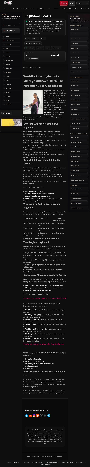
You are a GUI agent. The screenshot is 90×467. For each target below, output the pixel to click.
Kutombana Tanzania (33, 359)
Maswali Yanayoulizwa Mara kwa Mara (39, 290)
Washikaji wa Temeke (33, 334)
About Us (7, 462)
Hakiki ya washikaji (67, 8)
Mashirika (56, 8)
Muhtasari (35, 39)
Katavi (8, 56)
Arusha (8, 36)
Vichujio (27, 39)
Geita (7, 48)
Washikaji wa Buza (32, 338)
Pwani (7, 80)
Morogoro (9, 68)
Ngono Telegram (40, 8)
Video (49, 8)
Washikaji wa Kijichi (32, 324)
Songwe (8, 96)
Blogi (76, 8)
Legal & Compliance (45, 464)
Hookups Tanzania (31, 366)
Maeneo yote (56, 48)
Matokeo (43, 39)
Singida (8, 92)
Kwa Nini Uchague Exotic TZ (35, 191)
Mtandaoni (30, 48)
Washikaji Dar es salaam (27, 8)
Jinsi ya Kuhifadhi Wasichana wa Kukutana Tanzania (44, 285)
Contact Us (16, 462)
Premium (39, 48)
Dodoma (8, 44)
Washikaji (15, 8)
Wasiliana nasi (85, 8)
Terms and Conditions (37, 462)
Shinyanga (9, 88)
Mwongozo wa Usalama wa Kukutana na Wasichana (43, 288)
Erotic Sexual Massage (33, 198)
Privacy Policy (25, 462)
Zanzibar (8, 104)
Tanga (8, 100)
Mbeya (8, 64)
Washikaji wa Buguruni (33, 319)
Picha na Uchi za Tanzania (34, 361)
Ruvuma (8, 84)
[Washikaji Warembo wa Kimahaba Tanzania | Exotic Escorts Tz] (8, 3)
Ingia (73, 3)
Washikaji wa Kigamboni (34, 310)
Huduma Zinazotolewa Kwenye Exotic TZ (39, 194)
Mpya (47, 48)
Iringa (7, 52)
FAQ (63, 462)
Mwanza (8, 72)
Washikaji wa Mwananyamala (36, 329)
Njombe (8, 76)
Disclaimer (70, 462)
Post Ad (64, 3)
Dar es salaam (10, 40)
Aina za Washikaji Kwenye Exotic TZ (37, 196)
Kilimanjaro (9, 60)
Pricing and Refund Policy (52, 462)
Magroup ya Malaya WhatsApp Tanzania (39, 364)
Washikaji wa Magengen (33, 315)
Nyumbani (7, 8)
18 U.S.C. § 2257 (80, 462)
